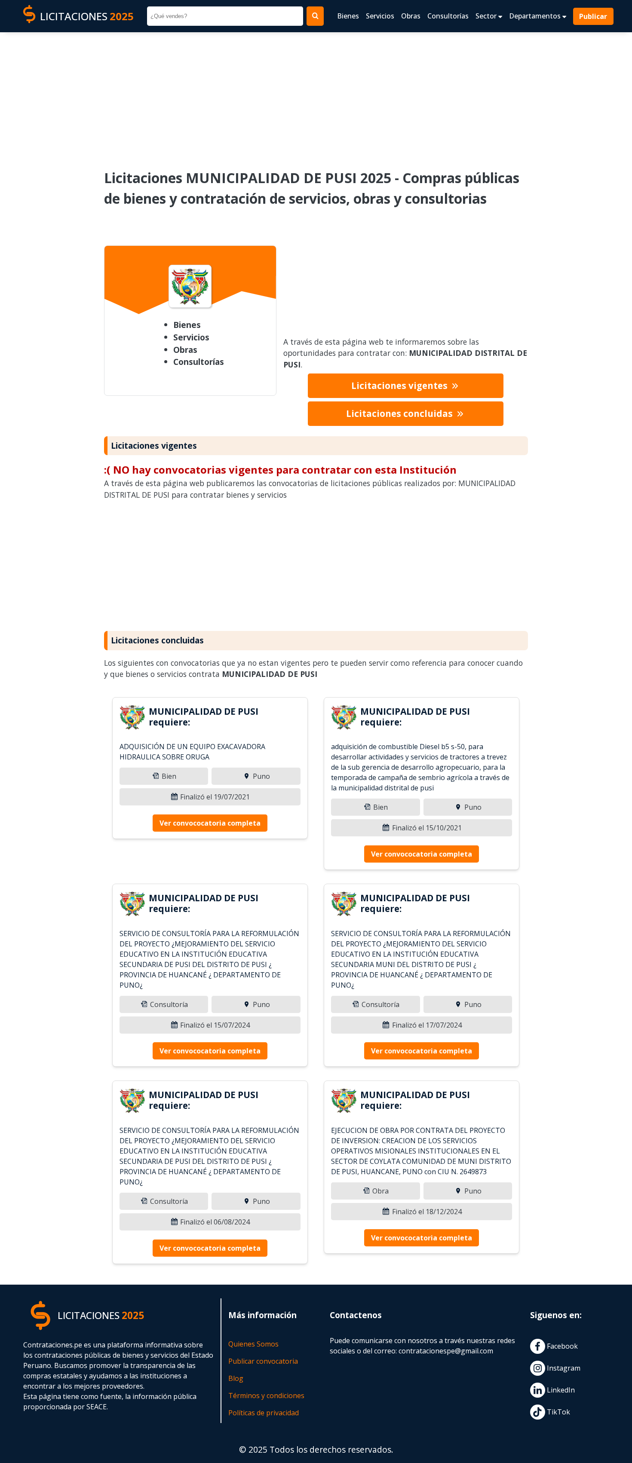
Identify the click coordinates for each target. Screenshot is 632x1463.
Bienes (348, 16)
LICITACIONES (87, 16)
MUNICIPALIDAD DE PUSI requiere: (203, 716)
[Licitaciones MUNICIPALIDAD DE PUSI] (132, 718)
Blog (235, 1378)
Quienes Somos (253, 1344)
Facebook (561, 1346)
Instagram (562, 1368)
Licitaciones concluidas (400, 413)
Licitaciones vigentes (400, 386)
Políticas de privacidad (263, 1412)
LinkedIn (560, 1390)
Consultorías (448, 16)
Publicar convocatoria (263, 1361)
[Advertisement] (316, 95)
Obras (410, 16)
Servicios (380, 16)
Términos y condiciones (266, 1395)
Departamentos (535, 16)
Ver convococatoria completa (210, 823)
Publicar (593, 16)
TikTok (557, 1412)
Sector (487, 16)
